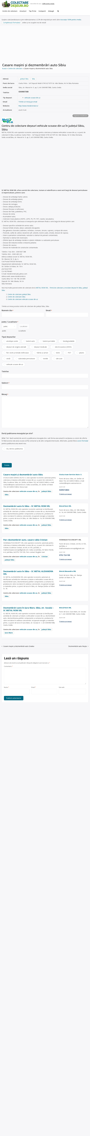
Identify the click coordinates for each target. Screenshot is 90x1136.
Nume (6, 687)
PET (69, 353)
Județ (4, 331)
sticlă (8, 358)
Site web (61, 687)
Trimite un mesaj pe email (28, 102)
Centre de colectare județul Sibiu (19, 294)
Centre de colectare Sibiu (16, 297)
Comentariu (8, 666)
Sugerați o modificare (80, 116)
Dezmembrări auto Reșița (77, 646)
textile (45, 358)
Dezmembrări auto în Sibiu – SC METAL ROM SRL (26, 506)
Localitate (22, 331)
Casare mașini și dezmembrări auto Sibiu (23, 474)
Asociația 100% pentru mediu (70, 20)
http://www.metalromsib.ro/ (28, 106)
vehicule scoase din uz (32, 98)
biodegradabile (68, 341)
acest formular (82, 441)
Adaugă (51, 11)
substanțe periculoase (26, 358)
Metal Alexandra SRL (67, 571)
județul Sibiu (24, 79)
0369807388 (23, 91)
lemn (58, 353)
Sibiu (33, 79)
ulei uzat (59, 358)
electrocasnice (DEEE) (63, 347)
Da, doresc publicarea (14, 449)
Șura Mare (9, 633)
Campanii (42, 11)
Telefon (5, 371)
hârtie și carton (42, 353)
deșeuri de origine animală (16, 347)
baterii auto (30, 341)
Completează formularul (11, 23)
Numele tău (7, 310)
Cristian (44, 556)
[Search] (58, 11)
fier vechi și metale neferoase (17, 353)
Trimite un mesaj (65, 494)
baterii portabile (49, 341)
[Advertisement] (45, 45)
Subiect (5, 383)
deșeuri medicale (40, 347)
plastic (81, 353)
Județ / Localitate (10, 322)
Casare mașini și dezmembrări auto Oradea (18, 646)
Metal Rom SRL (65, 506)
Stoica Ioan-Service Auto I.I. (70, 474)
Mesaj (5, 394)
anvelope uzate (12, 341)
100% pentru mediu (48, 4)
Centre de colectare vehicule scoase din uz (23, 299)
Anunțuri (23, 11)
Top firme (32, 11)
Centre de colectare (9, 11)
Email (49, 310)
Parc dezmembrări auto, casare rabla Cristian (25, 539)
